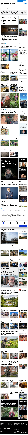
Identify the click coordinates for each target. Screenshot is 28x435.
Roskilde (20, 62)
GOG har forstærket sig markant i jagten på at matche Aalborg (22, 195)
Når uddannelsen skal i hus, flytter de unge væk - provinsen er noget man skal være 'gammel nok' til (23, 403)
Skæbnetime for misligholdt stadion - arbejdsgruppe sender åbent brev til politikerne (23, 248)
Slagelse (2, 43)
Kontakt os (8, 425)
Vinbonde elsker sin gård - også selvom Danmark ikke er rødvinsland (9, 333)
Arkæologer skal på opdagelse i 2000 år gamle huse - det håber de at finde (4, 138)
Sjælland (2, 10)
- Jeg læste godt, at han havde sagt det (4, 310)
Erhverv (23, 68)
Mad (4, 330)
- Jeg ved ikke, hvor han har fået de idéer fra (9, 363)
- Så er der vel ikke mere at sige (23, 47)
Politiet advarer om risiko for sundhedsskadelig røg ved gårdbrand (23, 74)
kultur (22, 56)
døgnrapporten (23, 52)
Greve (20, 52)
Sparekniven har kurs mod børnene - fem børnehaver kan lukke (13, 138)
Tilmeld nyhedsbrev (9, 424)
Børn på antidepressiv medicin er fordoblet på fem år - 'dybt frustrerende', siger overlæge (23, 171)
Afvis (5, 225)
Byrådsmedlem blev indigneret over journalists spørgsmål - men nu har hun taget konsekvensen (23, 333)
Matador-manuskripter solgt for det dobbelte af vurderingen (23, 350)
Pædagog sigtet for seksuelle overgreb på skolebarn (4, 202)
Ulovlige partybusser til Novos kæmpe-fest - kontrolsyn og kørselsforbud (22, 64)
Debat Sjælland (14, 245)
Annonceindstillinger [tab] (17, 210)
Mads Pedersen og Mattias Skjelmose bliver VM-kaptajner (23, 205)
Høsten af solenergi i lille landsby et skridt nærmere (22, 413)
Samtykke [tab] (4, 210)
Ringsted (2, 245)
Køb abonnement (9, 423)
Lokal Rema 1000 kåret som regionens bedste (23, 57)
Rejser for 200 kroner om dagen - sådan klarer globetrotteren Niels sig (8, 272)
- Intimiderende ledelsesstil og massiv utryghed (4, 321)
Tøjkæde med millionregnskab (3, 258)
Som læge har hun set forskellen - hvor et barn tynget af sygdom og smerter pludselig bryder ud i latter (5, 207)
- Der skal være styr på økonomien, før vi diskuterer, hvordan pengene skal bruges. (23, 82)
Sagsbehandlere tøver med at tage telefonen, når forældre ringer (13, 206)
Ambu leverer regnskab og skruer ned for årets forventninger (23, 70)
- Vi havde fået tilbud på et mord (14, 350)
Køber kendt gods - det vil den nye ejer (4, 72)
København (20, 68)
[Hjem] (1, 1)
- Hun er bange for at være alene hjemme (5, 84)
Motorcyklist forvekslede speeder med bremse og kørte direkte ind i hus (23, 54)
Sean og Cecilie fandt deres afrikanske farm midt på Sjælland (8, 404)
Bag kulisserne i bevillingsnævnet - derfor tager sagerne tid (23, 90)
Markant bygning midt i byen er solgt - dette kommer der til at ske (14, 309)
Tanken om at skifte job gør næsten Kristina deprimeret (23, 87)
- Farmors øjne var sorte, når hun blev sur (8, 46)
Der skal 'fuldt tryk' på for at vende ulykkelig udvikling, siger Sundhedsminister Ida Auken (9, 164)
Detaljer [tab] (10, 210)
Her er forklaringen (4, 380)
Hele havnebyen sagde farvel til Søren (22, 280)
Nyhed (4, 43)
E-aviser (1, 424)
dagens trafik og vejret (24, 59)
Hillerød (1, 109)
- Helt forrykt (22, 259)
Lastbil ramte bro (23, 11)
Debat (23, 88)
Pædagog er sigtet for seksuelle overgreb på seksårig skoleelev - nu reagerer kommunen (13, 73)
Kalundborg (2, 181)
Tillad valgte (14, 225)
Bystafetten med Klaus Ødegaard (22, 77)
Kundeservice (2, 423)
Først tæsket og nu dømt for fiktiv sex (22, 17)
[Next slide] (26, 100)
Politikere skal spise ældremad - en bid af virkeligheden (22, 380)
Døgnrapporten (25, 10)
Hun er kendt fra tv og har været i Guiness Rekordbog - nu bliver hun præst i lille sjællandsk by (22, 28)
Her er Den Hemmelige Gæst (4, 391)
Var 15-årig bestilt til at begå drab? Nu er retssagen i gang (14, 380)
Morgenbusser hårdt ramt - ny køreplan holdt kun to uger (14, 321)
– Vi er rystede (23, 231)
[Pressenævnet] (17, 431)
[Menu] (27, 1)
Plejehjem (4, 245)
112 (4, 10)
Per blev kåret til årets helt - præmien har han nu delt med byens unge (23, 321)
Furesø (2, 35)
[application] (5, 100)
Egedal (1, 204)
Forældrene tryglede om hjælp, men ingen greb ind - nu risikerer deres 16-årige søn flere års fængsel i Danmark (8, 20)
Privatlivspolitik (16, 424)
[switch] (11, 223)
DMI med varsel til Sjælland (15, 11)
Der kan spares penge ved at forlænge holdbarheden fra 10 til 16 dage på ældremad (13, 84)
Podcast (5, 160)
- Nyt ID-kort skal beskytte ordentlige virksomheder (23, 114)
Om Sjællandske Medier (17, 423)
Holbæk (20, 56)
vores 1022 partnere (4, 213)
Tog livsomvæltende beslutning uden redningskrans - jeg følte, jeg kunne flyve (4, 127)
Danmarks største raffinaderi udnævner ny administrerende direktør (9, 184)
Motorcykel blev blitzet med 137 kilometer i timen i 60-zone (23, 50)
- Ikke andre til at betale (5, 247)
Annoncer (1, 425)
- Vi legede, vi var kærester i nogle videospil (5, 351)
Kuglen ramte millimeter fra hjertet (4, 149)
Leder (23, 126)
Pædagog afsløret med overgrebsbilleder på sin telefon (5, 12)
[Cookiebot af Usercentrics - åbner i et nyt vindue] (24, 208)
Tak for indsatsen (13, 259)
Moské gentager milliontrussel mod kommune (9, 230)
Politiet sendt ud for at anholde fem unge (14, 149)
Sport (23, 245)
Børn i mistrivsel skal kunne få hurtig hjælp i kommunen (23, 160)
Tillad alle (23, 225)
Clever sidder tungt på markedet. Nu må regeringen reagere (23, 128)
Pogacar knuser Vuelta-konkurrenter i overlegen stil (23, 184)
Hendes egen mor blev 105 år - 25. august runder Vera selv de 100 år (23, 310)
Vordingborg (2, 330)
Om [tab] (24, 210)
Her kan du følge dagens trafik (23, 60)
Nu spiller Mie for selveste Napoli (22, 270)
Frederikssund (21, 88)
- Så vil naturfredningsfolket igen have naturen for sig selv (9, 292)
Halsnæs (20, 278)
